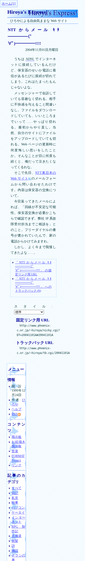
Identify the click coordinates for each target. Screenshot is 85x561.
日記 (15, 493)
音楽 (15, 451)
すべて (16, 488)
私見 (15, 498)
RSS (14, 414)
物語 (15, 551)
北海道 (16, 536)
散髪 (15, 541)
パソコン (18, 507)
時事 (15, 502)
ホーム (7, 3)
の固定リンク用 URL (33, 268)
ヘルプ (16, 409)
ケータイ (18, 512)
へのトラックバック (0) (33, 284)
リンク (16, 465)
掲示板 (16, 437)
